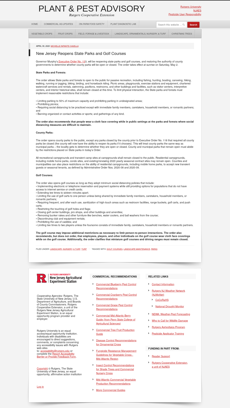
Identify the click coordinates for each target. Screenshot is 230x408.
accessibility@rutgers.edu (55, 351)
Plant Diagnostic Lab (123, 23)
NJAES (197, 10)
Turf (84, 248)
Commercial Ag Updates (58, 23)
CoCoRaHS (162, 300)
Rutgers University (190, 6)
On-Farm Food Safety (91, 23)
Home (34, 23)
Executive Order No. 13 (71, 61)
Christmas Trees (182, 33)
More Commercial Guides (110, 390)
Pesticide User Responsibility (185, 14)
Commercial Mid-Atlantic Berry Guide (115, 319)
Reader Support (161, 356)
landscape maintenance (137, 248)
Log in (40, 386)
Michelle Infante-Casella (65, 45)
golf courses (115, 248)
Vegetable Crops (40, 33)
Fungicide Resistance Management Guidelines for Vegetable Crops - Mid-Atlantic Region (116, 354)
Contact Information (163, 284)
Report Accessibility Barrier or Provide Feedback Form (56, 355)
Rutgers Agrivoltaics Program (168, 327)
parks (154, 248)
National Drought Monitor (169, 306)
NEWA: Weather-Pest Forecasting (171, 314)
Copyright (42, 368)
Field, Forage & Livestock (93, 33)
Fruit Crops (65, 33)
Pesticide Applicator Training (168, 333)
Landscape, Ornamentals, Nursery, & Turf (140, 33)
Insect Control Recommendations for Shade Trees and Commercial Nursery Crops (115, 369)
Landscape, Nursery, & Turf (65, 248)
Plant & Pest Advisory (91, 8)
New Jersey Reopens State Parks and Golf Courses (81, 53)
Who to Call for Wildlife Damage (170, 320)
